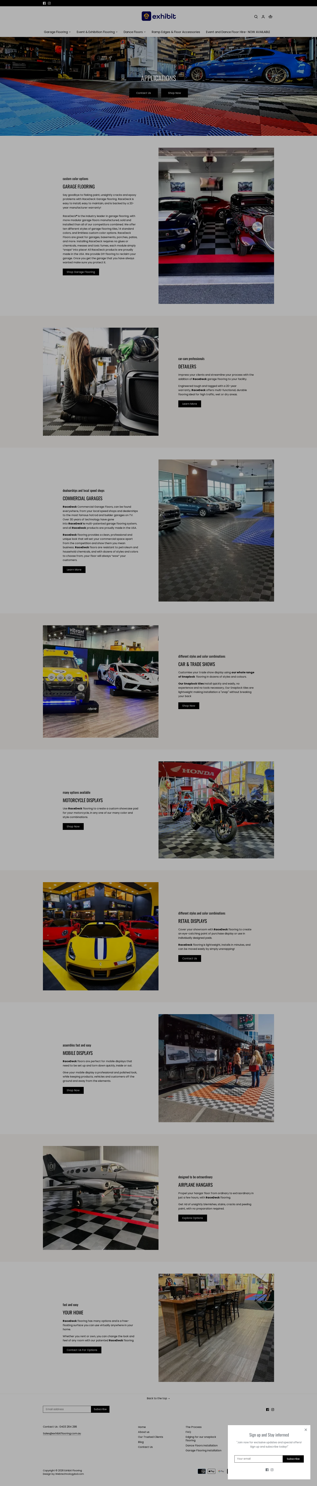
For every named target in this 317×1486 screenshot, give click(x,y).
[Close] (305, 1429)
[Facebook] (267, 1469)
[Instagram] (272, 1469)
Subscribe (293, 1459)
